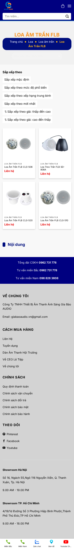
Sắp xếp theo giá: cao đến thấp (29, 119)
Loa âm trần (46, 41)
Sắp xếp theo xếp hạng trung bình (27, 95)
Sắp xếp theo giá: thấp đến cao (29, 111)
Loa (30, 41)
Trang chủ (16, 41)
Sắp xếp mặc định (16, 79)
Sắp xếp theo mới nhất (19, 103)
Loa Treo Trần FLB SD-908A (52, 168)
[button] (63, 6)
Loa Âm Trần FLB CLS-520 (18, 220)
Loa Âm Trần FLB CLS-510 (54, 220)
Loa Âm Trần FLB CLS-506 (18, 166)
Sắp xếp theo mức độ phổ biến (25, 87)
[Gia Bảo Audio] (10, 6)
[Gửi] (67, 16)
